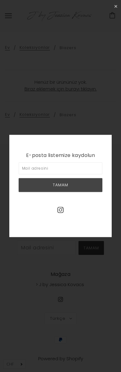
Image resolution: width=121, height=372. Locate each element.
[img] (60, 210)
